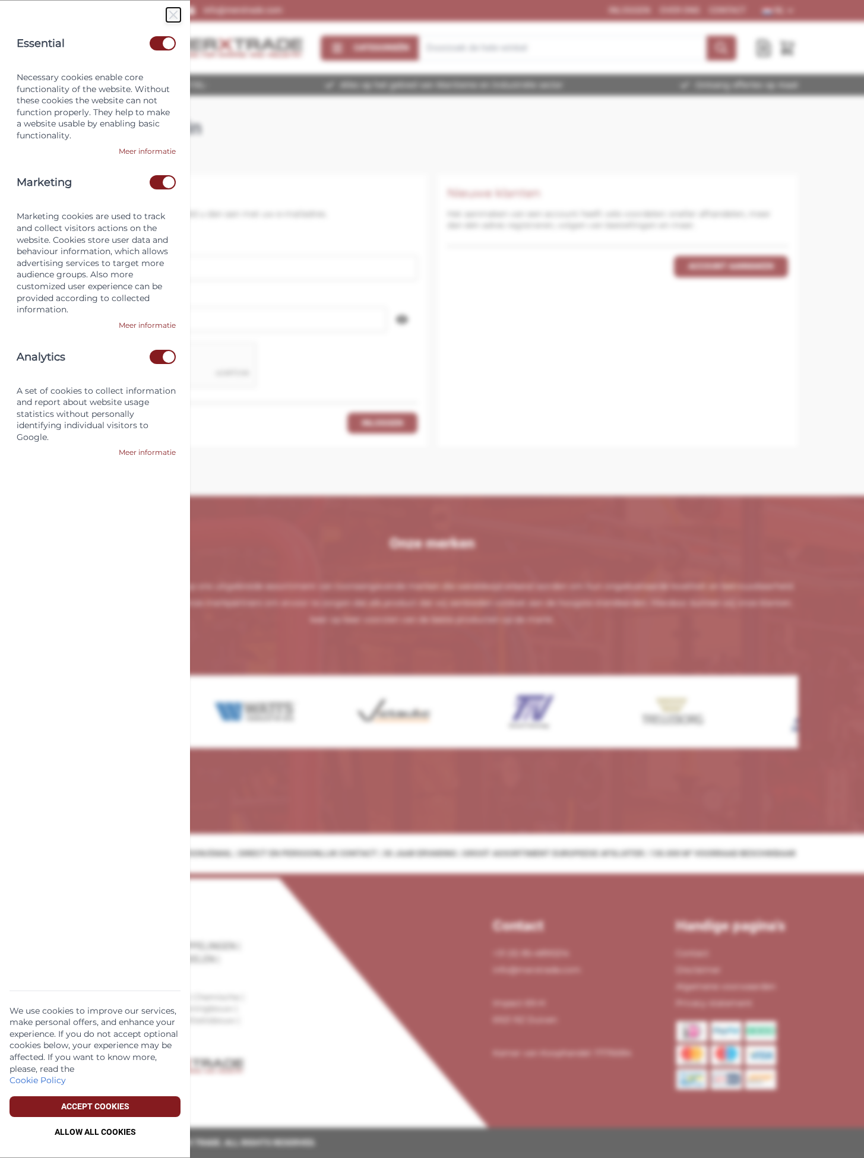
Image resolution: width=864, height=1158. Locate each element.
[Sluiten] (173, 15)
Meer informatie (147, 151)
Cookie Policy (38, 1080)
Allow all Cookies (95, 1132)
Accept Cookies (95, 1106)
